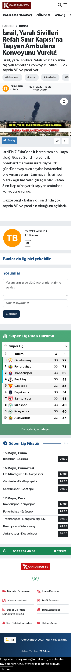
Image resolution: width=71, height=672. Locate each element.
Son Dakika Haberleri (19, 623)
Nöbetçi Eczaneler (18, 591)
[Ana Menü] (65, 5)
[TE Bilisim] (12, 238)
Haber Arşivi (49, 623)
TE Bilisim (31, 235)
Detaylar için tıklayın (35, 429)
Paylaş (11, 140)
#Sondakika (49, 77)
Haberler (8, 26)
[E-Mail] (28, 243)
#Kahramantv (11, 77)
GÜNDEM (43, 15)
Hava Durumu (50, 591)
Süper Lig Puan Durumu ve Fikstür (13, 611)
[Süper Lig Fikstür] (66, 443)
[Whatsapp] (35, 578)
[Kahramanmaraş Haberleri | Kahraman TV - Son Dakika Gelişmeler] (16, 5)
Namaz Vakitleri (17, 600)
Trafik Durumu (50, 600)
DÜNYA (23, 26)
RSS (11, 639)
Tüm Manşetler (51, 609)
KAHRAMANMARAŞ (17, 15)
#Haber (31, 77)
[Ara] (60, 5)
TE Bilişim (44, 651)
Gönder (11, 314)
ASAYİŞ (60, 15)
